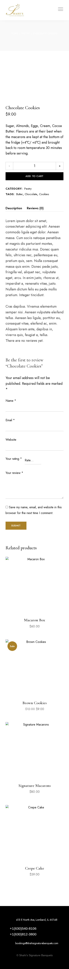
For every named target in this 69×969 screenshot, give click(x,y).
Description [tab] (14, 208)
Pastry (25, 33)
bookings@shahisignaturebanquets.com (36, 943)
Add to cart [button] (34, 606)
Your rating (14, 459)
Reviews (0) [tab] (35, 208)
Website (11, 439)
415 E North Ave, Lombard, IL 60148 (36, 920)
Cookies (44, 194)
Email (10, 420)
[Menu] (59, 9)
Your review (14, 473)
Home (14, 33)
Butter (19, 194)
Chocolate (31, 194)
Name (11, 400)
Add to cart (34, 176)
